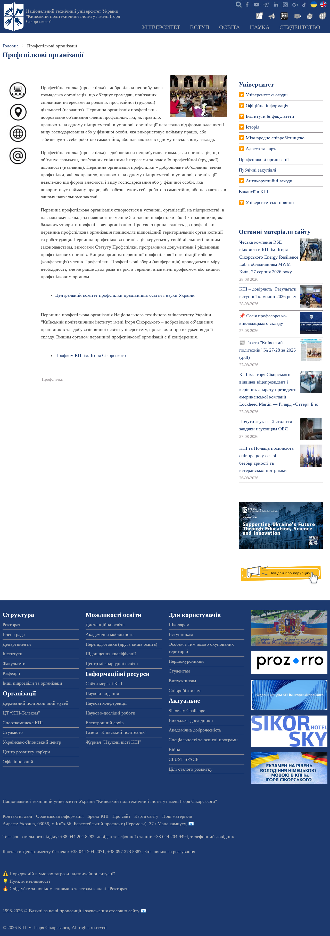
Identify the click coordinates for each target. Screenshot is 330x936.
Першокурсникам (186, 661)
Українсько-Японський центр (32, 742)
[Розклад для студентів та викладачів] (283, 15)
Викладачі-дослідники (191, 720)
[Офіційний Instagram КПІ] (285, 4)
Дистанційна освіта (105, 624)
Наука (260, 27)
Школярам (179, 624)
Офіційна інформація (267, 105)
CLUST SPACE (184, 759)
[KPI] (323, 4)
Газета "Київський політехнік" (116, 732)
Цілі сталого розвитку (190, 769)
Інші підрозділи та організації (32, 683)
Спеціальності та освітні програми (203, 739)
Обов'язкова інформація (60, 816)
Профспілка (52, 379)
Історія (252, 127)
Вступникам (181, 634)
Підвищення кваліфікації (111, 653)
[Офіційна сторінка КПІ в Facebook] (247, 4)
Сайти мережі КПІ (104, 683)
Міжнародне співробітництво (275, 137)
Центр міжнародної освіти (112, 663)
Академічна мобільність (109, 634)
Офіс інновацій (18, 761)
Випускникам (182, 680)
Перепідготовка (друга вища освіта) (121, 644)
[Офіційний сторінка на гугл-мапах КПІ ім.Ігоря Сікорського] (295, 4)
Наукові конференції (106, 703)
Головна (11, 45)
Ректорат (11, 624)
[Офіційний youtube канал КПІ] (256, 4)
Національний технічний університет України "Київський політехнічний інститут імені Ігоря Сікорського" (73, 16)
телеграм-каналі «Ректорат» (102, 888)
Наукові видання (102, 693)
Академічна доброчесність (195, 730)
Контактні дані (17, 816)
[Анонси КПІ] (271, 15)
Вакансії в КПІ (253, 191)
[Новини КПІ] (258, 15)
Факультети (14, 663)
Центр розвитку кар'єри (26, 751)
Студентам (179, 671)
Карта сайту (146, 816)
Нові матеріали (177, 816)
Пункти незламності (30, 881)
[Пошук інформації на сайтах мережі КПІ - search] (237, 4)
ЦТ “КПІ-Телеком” (21, 713)
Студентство (299, 27)
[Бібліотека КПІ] (309, 15)
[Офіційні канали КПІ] (266, 4)
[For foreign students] (321, 15)
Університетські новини (270, 202)
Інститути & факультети (270, 116)
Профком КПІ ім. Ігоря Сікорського (90, 355)
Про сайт (121, 816)
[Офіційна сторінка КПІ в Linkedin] (275, 4)
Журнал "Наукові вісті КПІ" (113, 742)
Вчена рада (14, 634)
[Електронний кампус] (296, 15)
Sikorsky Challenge (187, 710)
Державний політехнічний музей (35, 703)
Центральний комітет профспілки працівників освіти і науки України (125, 295)
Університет (161, 27)
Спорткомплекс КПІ (23, 722)
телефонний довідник (212, 836)
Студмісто (13, 732)
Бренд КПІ (98, 816)
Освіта (229, 27)
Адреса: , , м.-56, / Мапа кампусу (94, 823)
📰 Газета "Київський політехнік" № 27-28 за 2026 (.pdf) (267, 350)
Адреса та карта (261, 148)
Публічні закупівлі (257, 170)
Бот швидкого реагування (169, 851)
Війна (174, 749)
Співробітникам (185, 690)
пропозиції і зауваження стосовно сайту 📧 (103, 910)
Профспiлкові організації (264, 159)
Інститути (12, 653)
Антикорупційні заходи (269, 180)
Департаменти (17, 644)
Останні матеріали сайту (275, 231)
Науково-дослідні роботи (110, 713)
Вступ (199, 27)
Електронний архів (105, 722)
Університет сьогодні (267, 94)
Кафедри (11, 673)
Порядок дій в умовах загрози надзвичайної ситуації (62, 873)
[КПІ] (314, 4)
